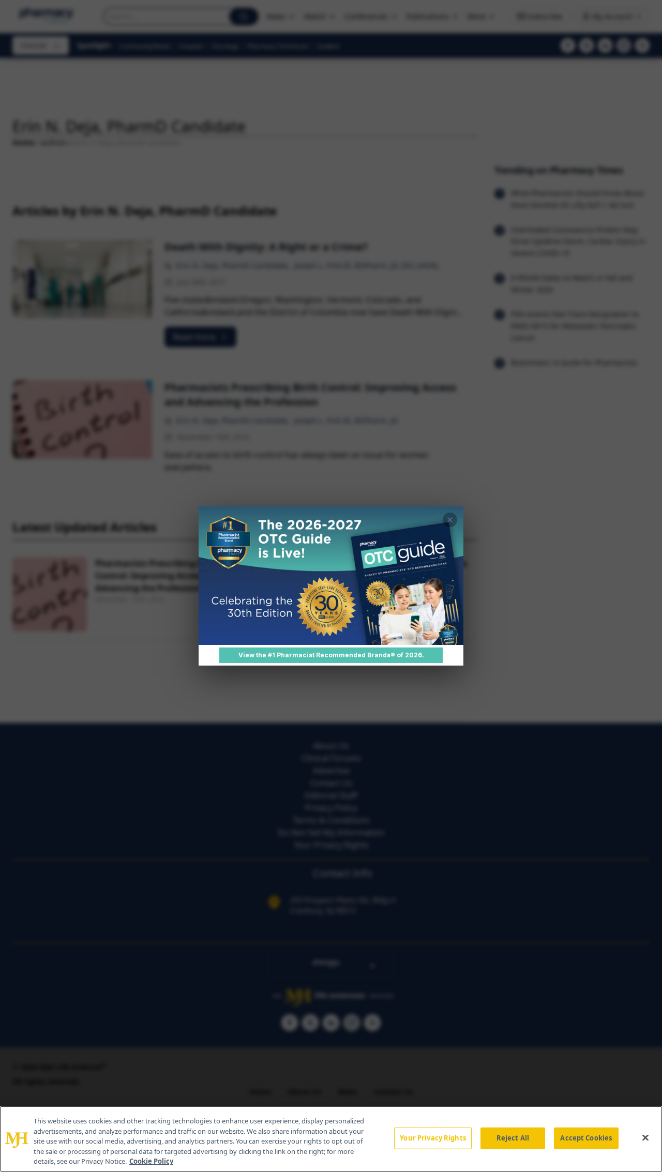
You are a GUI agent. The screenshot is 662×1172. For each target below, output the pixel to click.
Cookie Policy (151, 1161)
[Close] (645, 1138)
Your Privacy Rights (432, 1138)
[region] (331, 1139)
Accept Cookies (586, 1138)
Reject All (512, 1138)
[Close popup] (450, 520)
